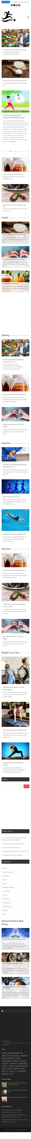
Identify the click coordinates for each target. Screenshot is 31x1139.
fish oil (17, 1055)
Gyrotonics (24, 1055)
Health (4, 879)
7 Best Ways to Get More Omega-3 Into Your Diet (15, 851)
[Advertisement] (15, 315)
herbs (3, 1058)
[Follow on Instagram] (17, 5)
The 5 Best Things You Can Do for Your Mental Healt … (13, 987)
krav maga (23, 1060)
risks (3, 1071)
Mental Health (6, 891)
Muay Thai (4, 1066)
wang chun (5, 1073)
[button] (3, 151)
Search (26, 786)
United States (22, 1071)
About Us (6, 1045)
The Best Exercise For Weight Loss (14, 534)
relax (22, 1068)
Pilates (4, 1068)
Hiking (4, 883)
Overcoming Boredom (21, 1066)
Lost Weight (5, 1063)
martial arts (13, 1063)
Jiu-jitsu (17, 1058)
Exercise (5, 868)
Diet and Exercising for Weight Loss (14, 730)
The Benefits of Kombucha (10, 283)
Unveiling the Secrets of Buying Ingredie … (15, 50)
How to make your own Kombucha (13, 174)
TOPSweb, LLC (23, 1130)
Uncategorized (6, 902)
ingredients (10, 1058)
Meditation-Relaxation (8, 887)
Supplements (6, 899)
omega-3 (11, 1066)
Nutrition (5, 895)
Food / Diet (6, 876)
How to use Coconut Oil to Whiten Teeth (14, 80)
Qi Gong (10, 1068)
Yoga (4, 914)
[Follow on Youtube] (19, 5)
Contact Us (6, 1041)
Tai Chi (11, 1071)
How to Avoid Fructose (12, 111)
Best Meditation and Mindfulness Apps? (14, 939)
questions (16, 1068)
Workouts (5, 910)
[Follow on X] (14, 5)
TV (16, 1071)
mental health (23, 1063)
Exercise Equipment (8, 872)
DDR (21, 1053)
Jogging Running (6, 1060)
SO (7, 1071)
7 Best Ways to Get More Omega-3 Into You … (14, 205)
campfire (4, 1053)
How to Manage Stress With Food (12, 963)
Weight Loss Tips (7, 906)
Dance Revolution (13, 1053)
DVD (12, 1055)
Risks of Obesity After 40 (11, 497)
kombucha (15, 1060)
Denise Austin (5, 1055)
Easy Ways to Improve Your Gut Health (13, 259)
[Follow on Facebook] (12, 5)
